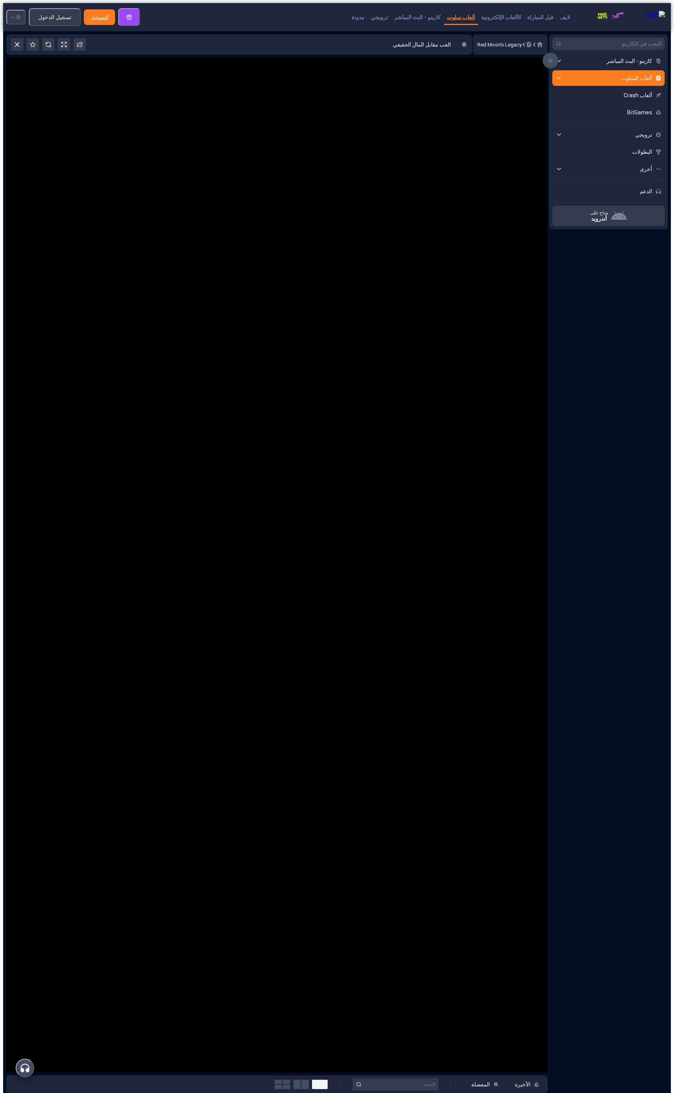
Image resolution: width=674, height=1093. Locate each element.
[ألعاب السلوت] (529, 44)
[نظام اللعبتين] (301, 1084)
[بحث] (558, 43)
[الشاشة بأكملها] (64, 44)
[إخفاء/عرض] (558, 61)
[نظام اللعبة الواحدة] (320, 1084)
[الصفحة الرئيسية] (540, 44)
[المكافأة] (129, 17)
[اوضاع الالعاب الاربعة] (282, 1084)
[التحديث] (48, 44)
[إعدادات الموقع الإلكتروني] (16, 17)
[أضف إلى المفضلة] (33, 44)
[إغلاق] (17, 44)
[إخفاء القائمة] (550, 60)
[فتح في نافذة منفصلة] (79, 44)
